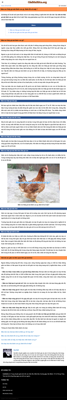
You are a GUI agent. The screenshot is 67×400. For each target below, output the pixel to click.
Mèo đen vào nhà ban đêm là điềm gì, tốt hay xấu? (17, 332)
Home (2, 5)
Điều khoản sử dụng (7, 393)
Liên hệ (4, 387)
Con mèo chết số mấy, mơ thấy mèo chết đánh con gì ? (19, 340)
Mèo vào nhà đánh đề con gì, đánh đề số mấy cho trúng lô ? (20, 336)
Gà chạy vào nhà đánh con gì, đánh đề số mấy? (16, 343)
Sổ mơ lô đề (8, 5)
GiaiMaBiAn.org (37, 2)
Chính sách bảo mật (8, 390)
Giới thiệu (5, 383)
